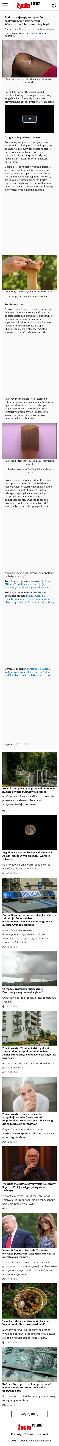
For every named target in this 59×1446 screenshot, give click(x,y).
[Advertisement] (29, 222)
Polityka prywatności (36, 1434)
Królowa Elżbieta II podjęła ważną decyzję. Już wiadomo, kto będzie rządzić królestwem (28, 584)
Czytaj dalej (29, 1414)
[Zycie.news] (28, 5)
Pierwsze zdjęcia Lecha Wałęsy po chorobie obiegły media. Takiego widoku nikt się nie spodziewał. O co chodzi (29, 672)
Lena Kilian (19, 29)
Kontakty (16, 1434)
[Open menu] (5, 5)
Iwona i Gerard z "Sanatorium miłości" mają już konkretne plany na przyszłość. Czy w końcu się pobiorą (29, 599)
